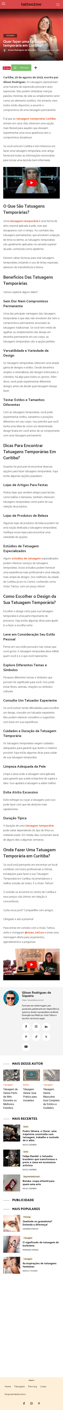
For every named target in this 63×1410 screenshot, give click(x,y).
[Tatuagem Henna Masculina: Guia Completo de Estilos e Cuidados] (51, 1075)
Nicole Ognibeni (30, 1144)
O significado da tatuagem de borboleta (41, 1244)
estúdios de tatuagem (27, 558)
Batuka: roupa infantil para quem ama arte (38, 1182)
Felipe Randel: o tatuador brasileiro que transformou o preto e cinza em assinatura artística (40, 1161)
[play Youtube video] (31, 183)
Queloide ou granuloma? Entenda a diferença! (37, 1223)
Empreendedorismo (32, 1176)
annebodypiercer (30, 1229)
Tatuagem (10, 35)
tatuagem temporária (24, 221)
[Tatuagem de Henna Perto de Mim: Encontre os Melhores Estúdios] (11, 1075)
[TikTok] (36, 1037)
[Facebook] (26, 1027)
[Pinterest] (26, 1037)
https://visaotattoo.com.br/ (33, 1000)
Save (8, 68)
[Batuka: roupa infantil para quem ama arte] (11, 1182)
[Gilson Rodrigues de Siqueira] (5, 50)
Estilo (26, 1127)
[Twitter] (46, 1037)
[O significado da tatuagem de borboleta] (11, 1244)
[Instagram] (36, 1027)
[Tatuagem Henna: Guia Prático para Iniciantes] (31, 1075)
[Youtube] (26, 1047)
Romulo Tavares (30, 1271)
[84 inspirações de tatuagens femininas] (11, 1265)
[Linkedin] (46, 1027)
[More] (35, 67)
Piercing (27, 1217)
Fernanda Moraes (30, 1250)
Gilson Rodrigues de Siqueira (22, 50)
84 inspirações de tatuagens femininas (40, 1265)
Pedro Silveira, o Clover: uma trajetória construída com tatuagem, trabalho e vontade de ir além (41, 1136)
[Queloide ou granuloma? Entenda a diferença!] (11, 1223)
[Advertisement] (31, 1317)
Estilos (26, 1085)
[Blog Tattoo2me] (32, 4)
